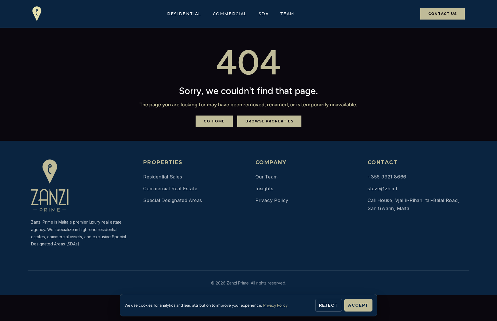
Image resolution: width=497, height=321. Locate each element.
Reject (328, 305)
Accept (358, 305)
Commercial (230, 13)
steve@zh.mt (382, 188)
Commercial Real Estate (170, 188)
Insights (264, 188)
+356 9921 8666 (387, 177)
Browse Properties (269, 121)
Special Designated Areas (172, 200)
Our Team (266, 177)
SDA (264, 13)
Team (287, 13)
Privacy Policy (271, 200)
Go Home (214, 121)
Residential (184, 13)
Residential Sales (162, 177)
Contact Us (442, 13)
